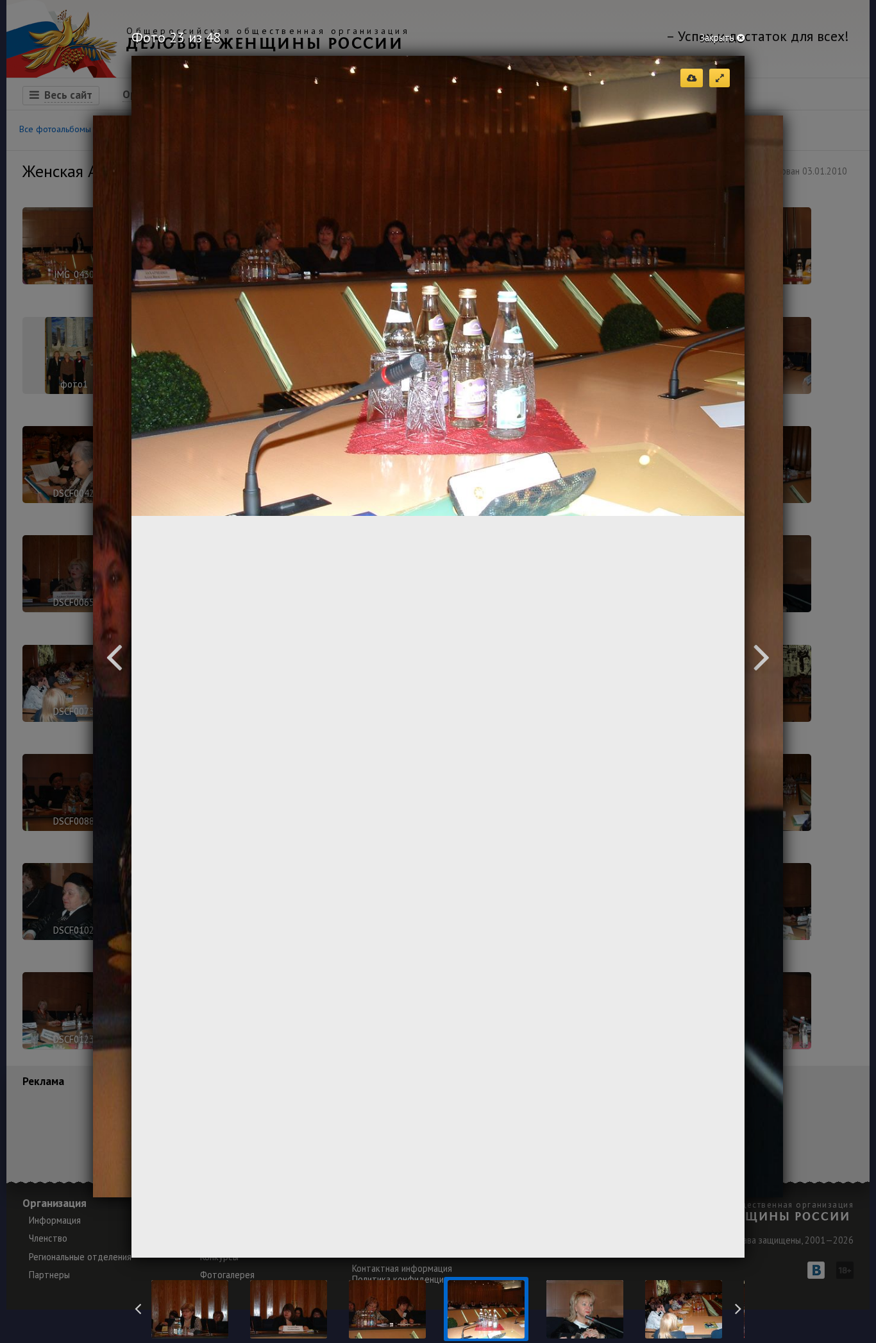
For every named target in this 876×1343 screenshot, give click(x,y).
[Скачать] (691, 78)
